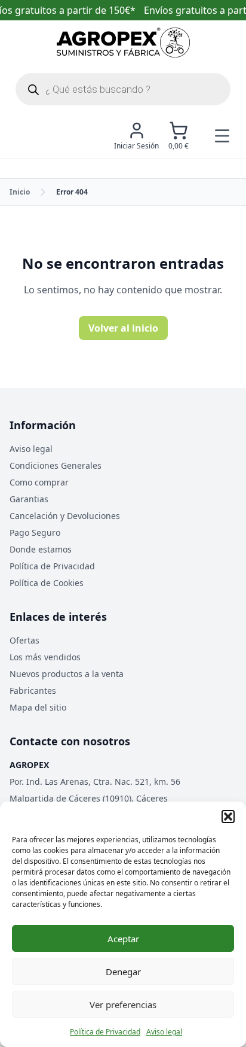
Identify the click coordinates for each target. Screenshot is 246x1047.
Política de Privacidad (105, 1032)
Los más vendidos (45, 657)
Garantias (29, 499)
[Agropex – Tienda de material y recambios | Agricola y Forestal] (123, 42)
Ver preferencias (123, 1004)
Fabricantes (33, 690)
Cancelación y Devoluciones (65, 515)
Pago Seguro (35, 532)
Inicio (20, 192)
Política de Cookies (47, 582)
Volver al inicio (123, 328)
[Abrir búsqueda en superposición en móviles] (123, 89)
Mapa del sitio (38, 707)
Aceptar (123, 939)
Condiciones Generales (56, 465)
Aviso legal (164, 1032)
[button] (228, 817)
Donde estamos (41, 549)
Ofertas (24, 640)
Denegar (123, 972)
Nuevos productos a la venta (67, 673)
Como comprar (39, 482)
